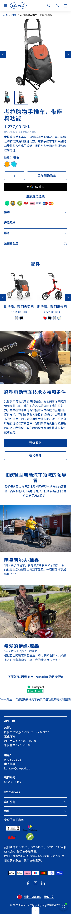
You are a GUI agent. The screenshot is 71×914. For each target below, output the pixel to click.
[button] (5, 5)
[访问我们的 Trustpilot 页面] (35, 689)
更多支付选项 (35, 196)
